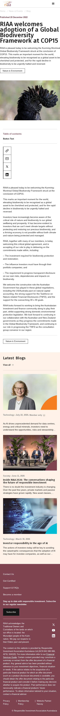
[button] (53, 3)
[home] (7, 3)
